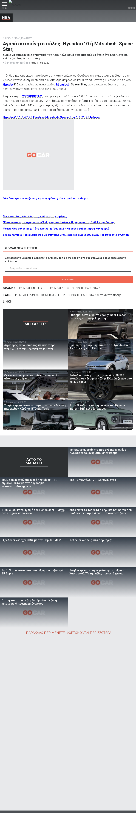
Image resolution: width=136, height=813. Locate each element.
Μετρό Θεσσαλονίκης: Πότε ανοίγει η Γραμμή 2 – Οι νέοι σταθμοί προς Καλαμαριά (56, 228)
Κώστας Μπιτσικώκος (16, 62)
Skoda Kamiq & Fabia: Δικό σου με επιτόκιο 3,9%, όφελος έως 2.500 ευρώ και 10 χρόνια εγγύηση (66, 234)
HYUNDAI (24, 288)
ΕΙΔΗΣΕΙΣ (26, 38)
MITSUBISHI (39, 288)
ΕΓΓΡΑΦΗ (68, 279)
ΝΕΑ (6, 17)
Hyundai (8, 84)
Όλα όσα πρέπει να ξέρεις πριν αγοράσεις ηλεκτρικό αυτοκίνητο (45, 198)
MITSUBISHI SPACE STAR (83, 288)
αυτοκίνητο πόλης (109, 295)
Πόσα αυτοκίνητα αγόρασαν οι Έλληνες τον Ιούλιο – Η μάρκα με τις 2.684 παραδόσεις (59, 222)
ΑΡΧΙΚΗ (7, 38)
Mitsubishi (63, 84)
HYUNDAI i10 (57, 288)
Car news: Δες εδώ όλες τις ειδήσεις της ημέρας (35, 216)
